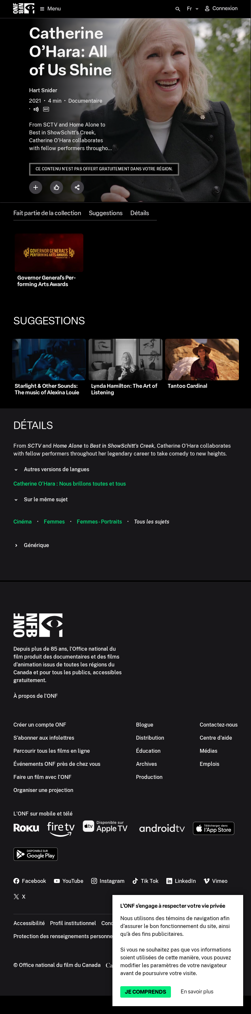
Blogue (144, 725)
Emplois (209, 764)
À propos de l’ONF (35, 696)
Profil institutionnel (73, 923)
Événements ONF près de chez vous (56, 764)
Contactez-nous (219, 725)
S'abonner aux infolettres (43, 738)
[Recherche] (178, 9)
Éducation (148, 751)
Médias (208, 751)
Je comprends (145, 992)
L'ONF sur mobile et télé (43, 814)
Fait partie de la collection (47, 213)
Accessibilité (29, 923)
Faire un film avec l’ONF (42, 777)
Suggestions (106, 213)
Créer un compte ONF (39, 725)
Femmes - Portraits (99, 522)
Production (149, 777)
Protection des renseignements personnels (65, 936)
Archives (146, 764)
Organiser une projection (43, 790)
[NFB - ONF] (23, 9)
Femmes (54, 522)
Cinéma (22, 522)
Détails (139, 213)
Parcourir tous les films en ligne (51, 751)
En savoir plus (197, 991)
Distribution (150, 738)
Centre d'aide (216, 738)
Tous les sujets (151, 522)
